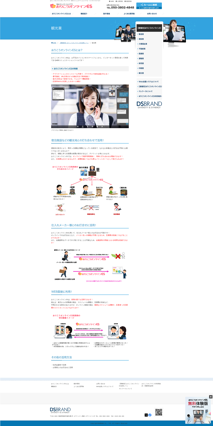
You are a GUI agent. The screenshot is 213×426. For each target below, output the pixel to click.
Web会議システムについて (104, 386)
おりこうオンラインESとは (60, 384)
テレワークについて (125, 389)
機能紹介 (54, 386)
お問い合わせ (100, 384)
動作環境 (77, 384)
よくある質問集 (79, 386)
